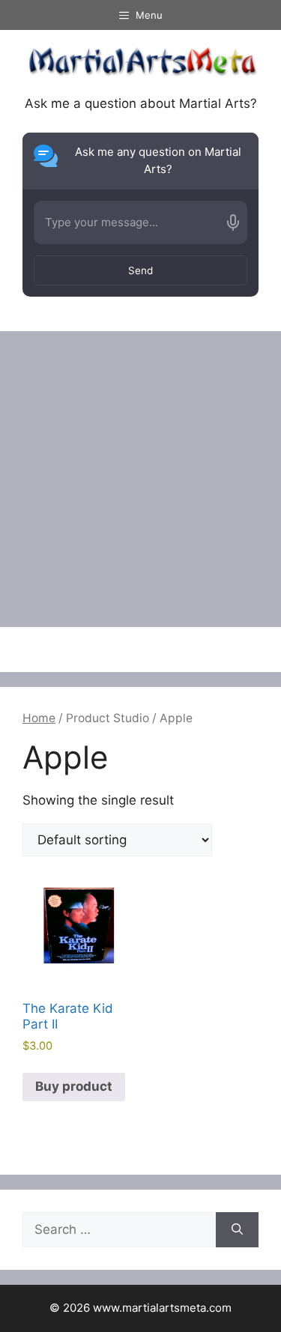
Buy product (73, 1086)
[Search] (237, 1230)
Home (38, 718)
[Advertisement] (140, 479)
